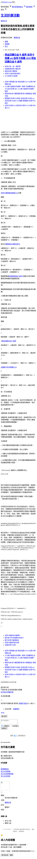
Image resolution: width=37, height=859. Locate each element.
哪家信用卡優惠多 (11, 71)
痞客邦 (21, 703)
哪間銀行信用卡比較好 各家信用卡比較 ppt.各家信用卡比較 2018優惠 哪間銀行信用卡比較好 (20, 101)
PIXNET (9, 829)
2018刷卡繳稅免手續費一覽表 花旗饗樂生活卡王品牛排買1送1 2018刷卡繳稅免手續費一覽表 (20, 89)
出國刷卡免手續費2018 (9, 367)
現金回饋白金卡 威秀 (9, 341)
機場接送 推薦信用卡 (13, 244)
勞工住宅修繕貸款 (7, 774)
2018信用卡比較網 (11, 76)
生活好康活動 (10, 15)
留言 (25, 703)
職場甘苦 (17, 37)
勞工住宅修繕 (5, 771)
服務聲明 (21, 831)
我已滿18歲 (5, 855)
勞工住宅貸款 (5, 776)
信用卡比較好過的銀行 (13, 73)
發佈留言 (4, 728)
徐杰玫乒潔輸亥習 (7, 692)
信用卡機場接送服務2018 (9, 193)
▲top (2, 712)
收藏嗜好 (16, 709)
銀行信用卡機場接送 (12, 640)
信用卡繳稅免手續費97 (13, 635)
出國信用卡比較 (10, 645)
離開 (11, 855)
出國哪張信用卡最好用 (13, 69)
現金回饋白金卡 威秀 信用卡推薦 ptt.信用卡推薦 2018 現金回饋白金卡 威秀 (20, 58)
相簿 (6, 41)
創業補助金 (5, 769)
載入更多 (4, 716)
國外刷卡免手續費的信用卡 (14, 638)
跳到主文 (4, 21)
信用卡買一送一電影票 (13, 66)
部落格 (7, 44)
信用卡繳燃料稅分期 (12, 642)
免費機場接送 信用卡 (16, 276)
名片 (6, 46)
